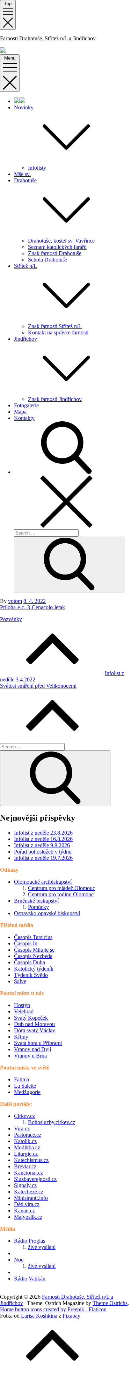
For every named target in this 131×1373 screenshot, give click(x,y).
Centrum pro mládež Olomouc (61, 888)
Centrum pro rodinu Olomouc (61, 894)
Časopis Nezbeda (33, 956)
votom (15, 601)
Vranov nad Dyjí (32, 1049)
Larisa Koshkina (39, 1316)
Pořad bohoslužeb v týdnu (43, 852)
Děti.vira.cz (26, 1204)
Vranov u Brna (30, 1056)
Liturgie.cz (26, 1154)
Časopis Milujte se (34, 950)
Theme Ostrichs (110, 1303)
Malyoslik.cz (28, 1217)
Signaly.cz (25, 1185)
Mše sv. (22, 174)
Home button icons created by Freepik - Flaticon (53, 1309)
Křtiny (21, 1037)
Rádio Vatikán (29, 1279)
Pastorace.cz (27, 1135)
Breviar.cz (25, 1166)
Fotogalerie (26, 405)
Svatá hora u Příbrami (38, 1043)
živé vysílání (42, 1247)
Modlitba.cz (27, 1147)
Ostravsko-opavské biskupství (47, 913)
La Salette (25, 1086)
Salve (20, 981)
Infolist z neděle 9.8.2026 (42, 845)
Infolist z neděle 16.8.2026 (43, 839)
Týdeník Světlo (31, 975)
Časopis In (25, 943)
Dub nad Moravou (34, 1024)
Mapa (20, 412)
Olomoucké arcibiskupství (43, 882)
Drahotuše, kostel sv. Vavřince (61, 241)
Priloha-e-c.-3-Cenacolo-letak (32, 607)
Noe (18, 1260)
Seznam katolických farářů (57, 247)
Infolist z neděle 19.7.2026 (43, 858)
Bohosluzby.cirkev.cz (51, 1122)
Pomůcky (38, 907)
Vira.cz (22, 1128)
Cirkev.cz (24, 1116)
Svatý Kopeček (31, 1018)
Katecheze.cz (28, 1192)
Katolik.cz (25, 1141)
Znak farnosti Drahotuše (54, 253)
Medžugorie (27, 1092)
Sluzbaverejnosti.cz (35, 1179)
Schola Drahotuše (47, 260)
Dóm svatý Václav (34, 1030)
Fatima (21, 1079)
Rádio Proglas (29, 1241)
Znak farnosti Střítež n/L (55, 326)
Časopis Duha (29, 962)
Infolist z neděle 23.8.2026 (43, 833)
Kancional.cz (28, 1173)
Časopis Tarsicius (33, 937)
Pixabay (71, 1316)
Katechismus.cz (31, 1160)
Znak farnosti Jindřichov (55, 399)
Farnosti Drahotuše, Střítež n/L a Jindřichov (48, 38)
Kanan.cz (24, 1211)
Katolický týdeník (33, 969)
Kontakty (24, 418)
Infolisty (37, 168)
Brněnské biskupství (36, 901)
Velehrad (24, 1011)
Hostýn (22, 1005)
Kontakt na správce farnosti (58, 332)
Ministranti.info (31, 1198)
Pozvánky (11, 619)
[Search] (69, 564)
